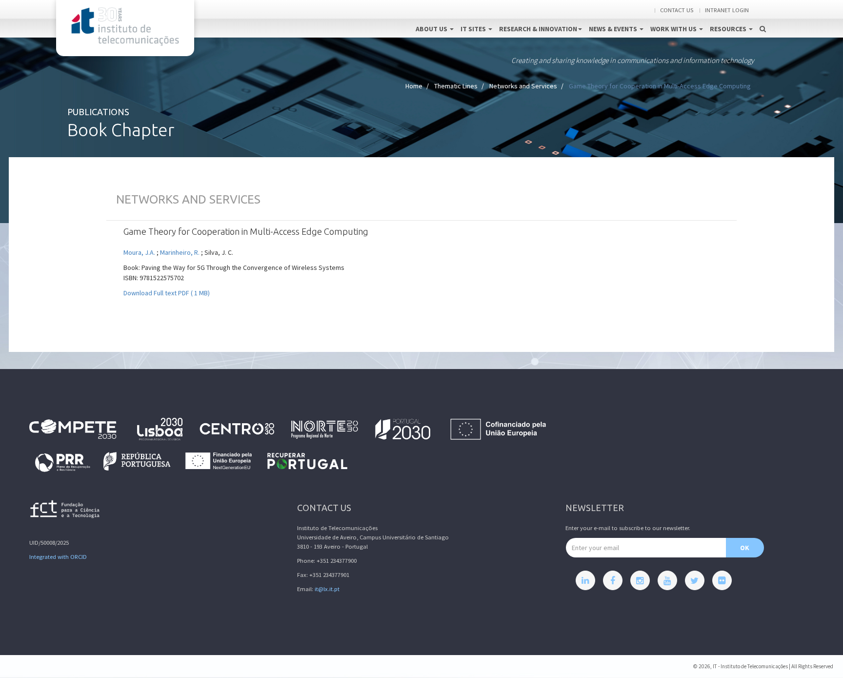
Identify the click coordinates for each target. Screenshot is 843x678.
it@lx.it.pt (327, 589)
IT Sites (474, 28)
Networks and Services (523, 86)
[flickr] (722, 580)
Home (413, 86)
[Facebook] (612, 580)
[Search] (762, 18)
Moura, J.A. (139, 252)
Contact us (676, 10)
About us (432, 28)
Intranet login (727, 10)
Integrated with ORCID (58, 556)
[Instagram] (640, 580)
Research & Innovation (538, 28)
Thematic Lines (456, 86)
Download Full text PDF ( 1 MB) (166, 292)
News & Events (614, 28)
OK (744, 547)
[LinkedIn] (585, 580)
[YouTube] (667, 580)
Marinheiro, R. (180, 252)
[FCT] (65, 510)
